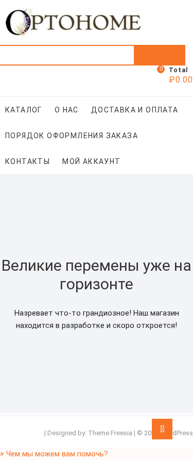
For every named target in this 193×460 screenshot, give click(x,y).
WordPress (176, 433)
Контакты (27, 161)
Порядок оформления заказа (71, 136)
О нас (67, 110)
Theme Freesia (110, 433)
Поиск (159, 55)
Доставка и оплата (135, 110)
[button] (54, 453)
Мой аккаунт (91, 161)
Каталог (23, 110)
